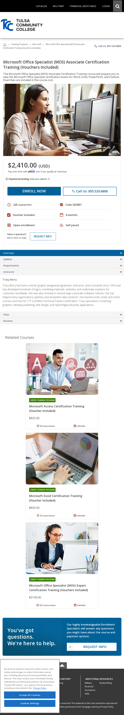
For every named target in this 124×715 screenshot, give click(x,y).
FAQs (6, 314)
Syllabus (7, 259)
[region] (30, 686)
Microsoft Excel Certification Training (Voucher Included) (55, 498)
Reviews (8, 320)
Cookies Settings (29, 703)
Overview (8, 253)
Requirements (11, 265)
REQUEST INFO (43, 236)
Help (87, 693)
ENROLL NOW (34, 190)
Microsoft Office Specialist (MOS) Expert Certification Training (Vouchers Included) (58, 587)
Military (88, 682)
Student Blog (105, 682)
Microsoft (36, 44)
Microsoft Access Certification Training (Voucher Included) (56, 408)
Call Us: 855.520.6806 (107, 46)
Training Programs (19, 44)
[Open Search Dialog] (117, 6)
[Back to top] (62, 678)
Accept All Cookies (29, 695)
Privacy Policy (107, 706)
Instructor (8, 271)
